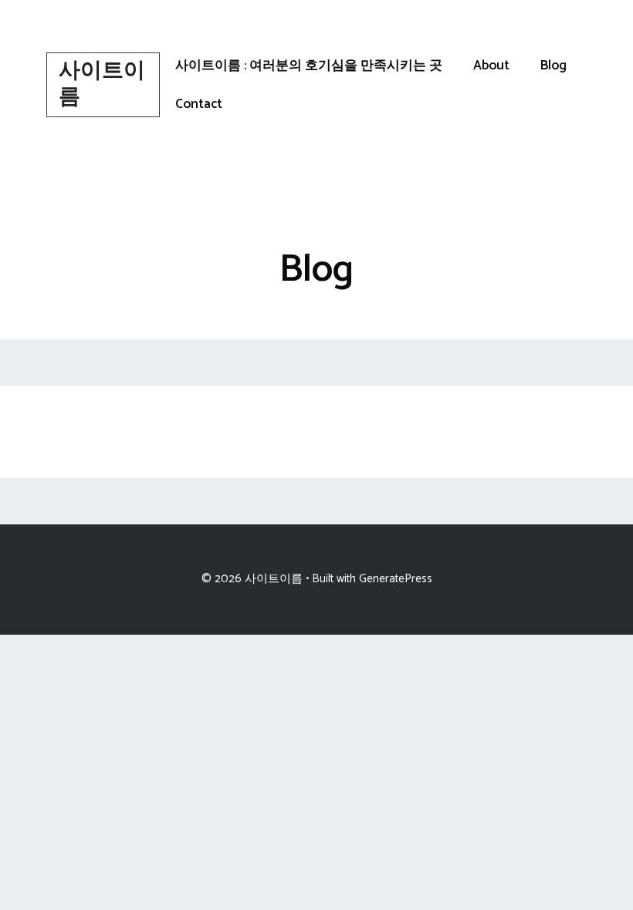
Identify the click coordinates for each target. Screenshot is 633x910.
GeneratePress (395, 578)
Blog (553, 65)
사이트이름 (102, 84)
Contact (198, 104)
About (491, 65)
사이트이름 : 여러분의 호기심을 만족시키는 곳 (308, 65)
